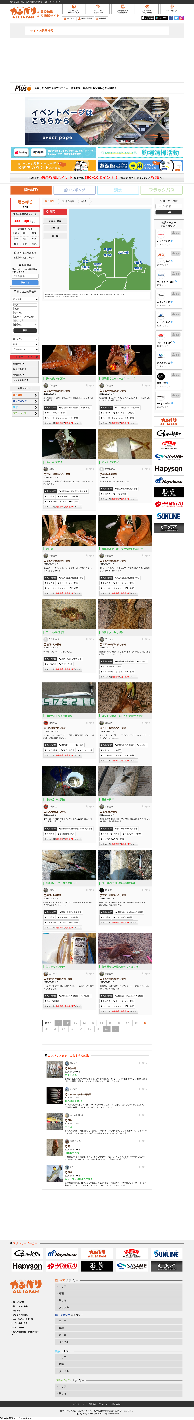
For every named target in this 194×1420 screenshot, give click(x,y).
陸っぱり (17, 299)
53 (93, 1022)
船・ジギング (19, 339)
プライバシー (103, 1404)
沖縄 (34, 244)
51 (75, 1022)
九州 (25, 244)
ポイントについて (79, 1404)
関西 (25, 238)
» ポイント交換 (18, 1327)
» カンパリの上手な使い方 (22, 1319)
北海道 (16, 233)
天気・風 (55, 228)
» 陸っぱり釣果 (18, 1302)
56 (119, 1022)
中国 (34, 238)
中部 (16, 238)
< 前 (67, 1023)
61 (55, 1029)
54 (101, 1022)
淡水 (15, 344)
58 (136, 1022)
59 (145, 1022)
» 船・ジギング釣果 (20, 1306)
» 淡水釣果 (16, 1311)
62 (63, 1029)
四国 (16, 244)
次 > (107, 1029)
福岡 (84, 201)
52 (84, 1022)
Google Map (55, 221)
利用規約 (92, 1404)
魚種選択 (17, 364)
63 (72, 1029)
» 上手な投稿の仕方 (20, 1323)
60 (46, 1029)
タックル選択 (19, 380)
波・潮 (55, 235)
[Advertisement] (97, 60)
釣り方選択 (18, 369)
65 (89, 1029)
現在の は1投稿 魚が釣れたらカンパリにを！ (97, 177)
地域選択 (17, 375)
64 (81, 1029)
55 (110, 1022)
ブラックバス (19, 349)
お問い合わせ (116, 1404)
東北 (25, 233)
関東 (34, 233)
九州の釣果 (68, 201)
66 (98, 1029)
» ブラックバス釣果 (20, 1315)
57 (127, 1022)
